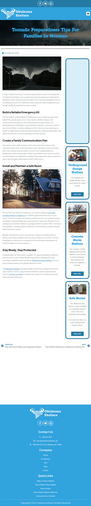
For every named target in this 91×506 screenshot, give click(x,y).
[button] (88, 13)
